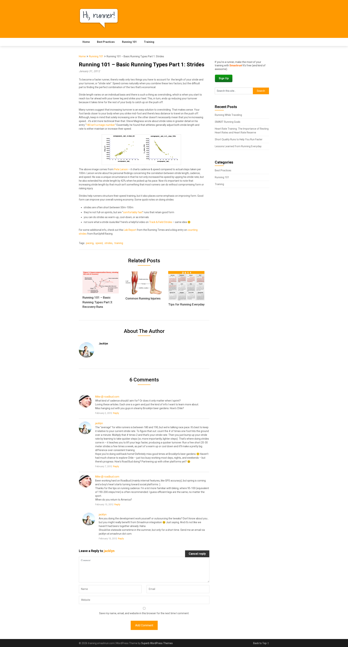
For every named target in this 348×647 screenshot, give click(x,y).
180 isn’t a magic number (100, 124)
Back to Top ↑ (261, 643)
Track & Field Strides (160, 222)
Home (86, 41)
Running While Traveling (228, 114)
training (118, 243)
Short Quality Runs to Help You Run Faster (238, 139)
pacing (90, 243)
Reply (116, 413)
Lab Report (130, 229)
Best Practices (106, 41)
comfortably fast (132, 212)
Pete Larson (121, 169)
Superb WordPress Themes (157, 643)
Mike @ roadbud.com (107, 396)
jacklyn (99, 423)
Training (149, 41)
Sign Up (224, 78)
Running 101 (129, 41)
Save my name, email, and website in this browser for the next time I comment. (144, 613)
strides (108, 243)
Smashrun (235, 65)
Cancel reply (197, 553)
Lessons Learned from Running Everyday (238, 146)
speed (99, 243)
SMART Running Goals (227, 121)
